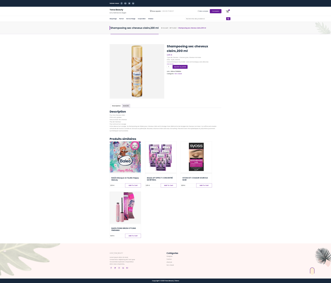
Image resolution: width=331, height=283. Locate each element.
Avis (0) (126, 106)
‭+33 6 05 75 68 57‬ (168, 11)
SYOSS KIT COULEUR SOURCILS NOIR (195, 179)
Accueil (165, 28)
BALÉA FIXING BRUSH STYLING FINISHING (123, 229)
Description (116, 106)
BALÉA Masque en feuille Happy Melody (125, 179)
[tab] (116, 106)
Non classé (178, 74)
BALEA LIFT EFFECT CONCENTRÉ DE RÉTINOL (160, 179)
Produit (174, 28)
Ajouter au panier (180, 67)
